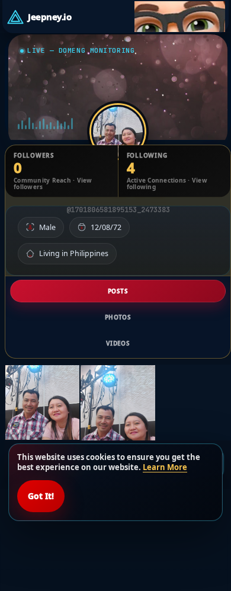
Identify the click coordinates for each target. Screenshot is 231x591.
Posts (118, 291)
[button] (180, 17)
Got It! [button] (41, 495)
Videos (118, 343)
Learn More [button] (165, 467)
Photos (118, 317)
